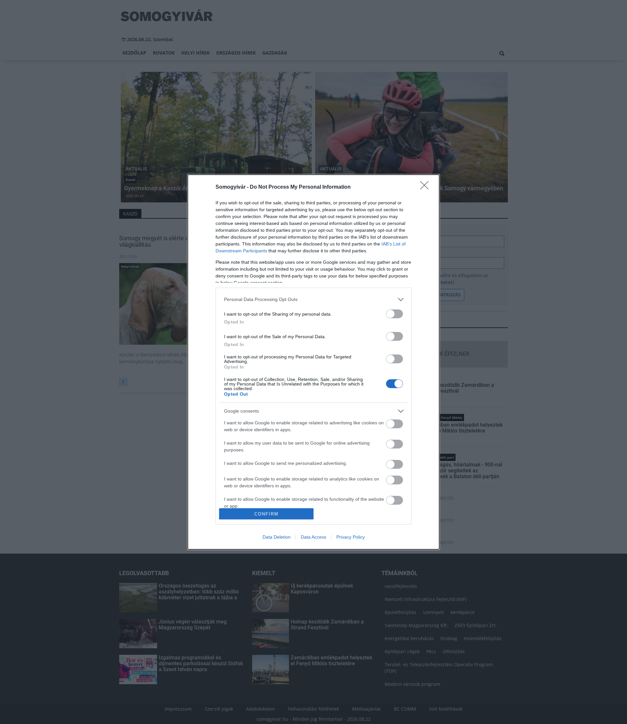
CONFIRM (266, 514)
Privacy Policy (350, 537)
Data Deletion (277, 537)
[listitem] (313, 299)
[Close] (426, 187)
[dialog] (313, 362)
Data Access (313, 537)
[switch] (394, 313)
